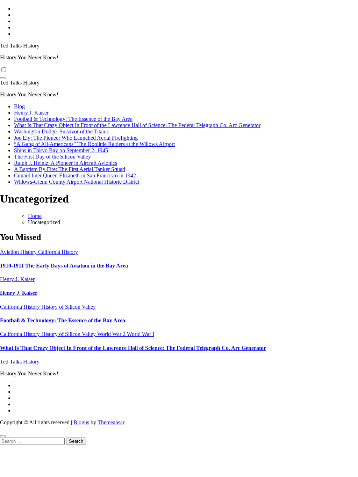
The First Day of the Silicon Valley (52, 157)
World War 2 (112, 334)
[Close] (3, 436)
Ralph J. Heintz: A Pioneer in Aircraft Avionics (65, 163)
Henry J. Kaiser (31, 113)
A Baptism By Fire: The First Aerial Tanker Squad (69, 169)
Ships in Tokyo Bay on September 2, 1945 (61, 150)
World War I (140, 334)
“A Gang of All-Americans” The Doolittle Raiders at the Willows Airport (94, 144)
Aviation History (19, 252)
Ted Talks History (20, 46)
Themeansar (111, 422)
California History (58, 252)
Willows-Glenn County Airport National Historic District (76, 182)
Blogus (81, 422)
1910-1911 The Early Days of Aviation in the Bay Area (64, 266)
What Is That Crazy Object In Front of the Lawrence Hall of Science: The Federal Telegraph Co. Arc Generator (137, 125)
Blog (19, 106)
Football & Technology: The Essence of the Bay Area (73, 119)
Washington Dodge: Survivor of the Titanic (61, 131)
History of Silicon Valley (68, 307)
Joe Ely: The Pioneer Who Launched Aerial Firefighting (76, 138)
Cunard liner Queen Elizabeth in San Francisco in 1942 (75, 175)
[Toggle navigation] (3, 78)
